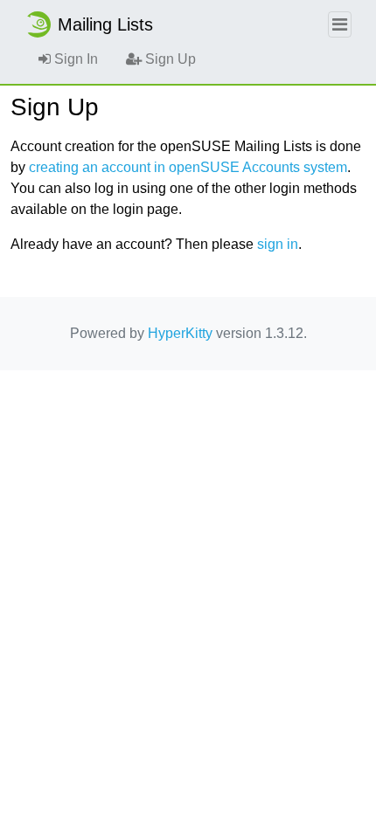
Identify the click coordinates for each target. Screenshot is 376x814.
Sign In (74, 59)
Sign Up (169, 59)
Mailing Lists (105, 24)
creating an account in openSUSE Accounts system (188, 167)
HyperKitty (180, 333)
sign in (277, 244)
